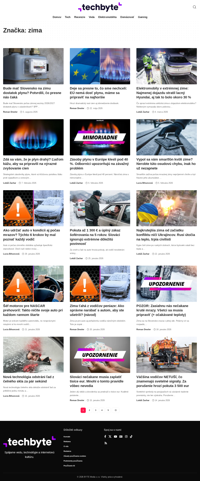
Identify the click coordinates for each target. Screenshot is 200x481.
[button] (194, 7)
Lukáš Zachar (142, 112)
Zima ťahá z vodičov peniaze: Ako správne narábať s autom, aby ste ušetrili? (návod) (97, 310)
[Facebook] (105, 436)
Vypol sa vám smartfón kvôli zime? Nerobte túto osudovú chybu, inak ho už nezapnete (166, 163)
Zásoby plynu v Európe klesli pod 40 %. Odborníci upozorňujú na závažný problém (99, 163)
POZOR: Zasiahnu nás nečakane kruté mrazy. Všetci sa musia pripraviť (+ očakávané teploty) (162, 310)
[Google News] (121, 436)
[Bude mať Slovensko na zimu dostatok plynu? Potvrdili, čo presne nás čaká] (33, 66)
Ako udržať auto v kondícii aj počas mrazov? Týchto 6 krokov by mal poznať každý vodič (31, 234)
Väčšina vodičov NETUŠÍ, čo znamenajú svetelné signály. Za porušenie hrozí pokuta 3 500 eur (162, 381)
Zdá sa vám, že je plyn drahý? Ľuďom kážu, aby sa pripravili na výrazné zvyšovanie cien (33, 163)
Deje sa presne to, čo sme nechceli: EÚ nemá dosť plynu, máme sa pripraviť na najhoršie (98, 92)
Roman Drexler (10, 112)
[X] (110, 436)
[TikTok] (131, 436)
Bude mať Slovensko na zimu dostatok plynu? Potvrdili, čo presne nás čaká (32, 92)
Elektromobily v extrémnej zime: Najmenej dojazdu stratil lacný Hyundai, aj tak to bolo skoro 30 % (163, 92)
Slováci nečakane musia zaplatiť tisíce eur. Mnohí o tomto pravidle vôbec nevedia (96, 381)
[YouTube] (115, 436)
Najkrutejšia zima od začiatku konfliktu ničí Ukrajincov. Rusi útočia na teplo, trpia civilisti (165, 234)
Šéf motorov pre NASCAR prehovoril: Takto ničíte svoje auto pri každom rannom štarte (33, 310)
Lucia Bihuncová (144, 183)
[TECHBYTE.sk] (100, 7)
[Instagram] (126, 436)
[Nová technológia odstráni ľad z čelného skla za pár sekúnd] (33, 355)
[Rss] (106, 443)
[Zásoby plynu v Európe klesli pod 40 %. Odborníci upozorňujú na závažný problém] (100, 137)
